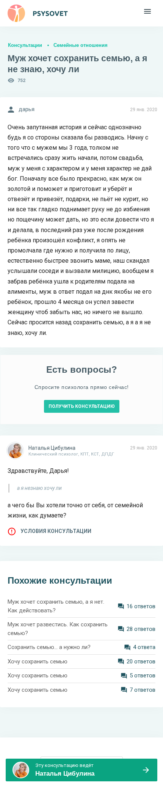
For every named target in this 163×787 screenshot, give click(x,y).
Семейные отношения (80, 45)
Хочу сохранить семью (37, 661)
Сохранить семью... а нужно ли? (49, 647)
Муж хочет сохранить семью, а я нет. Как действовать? (56, 606)
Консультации (25, 45)
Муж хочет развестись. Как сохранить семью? (58, 629)
